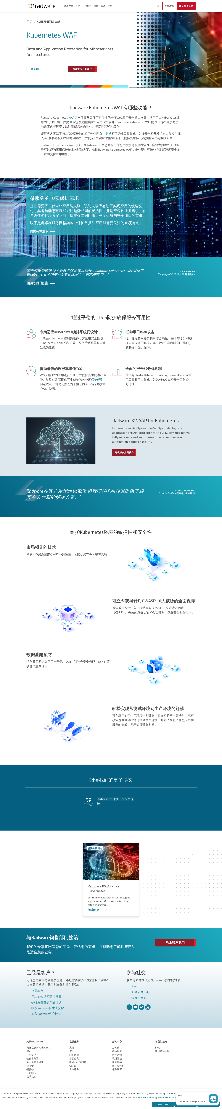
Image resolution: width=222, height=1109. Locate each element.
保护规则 (97, 380)
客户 (28, 1051)
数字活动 (117, 1054)
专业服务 (74, 1069)
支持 (110, 6)
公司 (96, 6)
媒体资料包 (118, 1065)
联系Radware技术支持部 (47, 1008)
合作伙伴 (87, 6)
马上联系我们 (175, 942)
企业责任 (31, 1065)
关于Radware (34, 1041)
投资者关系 (32, 1058)
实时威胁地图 (162, 1051)
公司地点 (37, 991)
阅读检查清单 (39, 231)
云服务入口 (75, 1058)
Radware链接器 (78, 1062)
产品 (78, 6)
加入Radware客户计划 (46, 1014)
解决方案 (68, 6)
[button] (158, 6)
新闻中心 (117, 1041)
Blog (134, 986)
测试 (108, 134)
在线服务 (74, 1041)
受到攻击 (169, 6)
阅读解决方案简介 (82, 68)
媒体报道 (117, 1051)
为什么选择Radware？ (38, 1047)
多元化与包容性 (34, 1062)
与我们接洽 (161, 1041)
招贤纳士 (31, 1069)
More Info (163, 1104)
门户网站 (74, 1054)
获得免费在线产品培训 (46, 1002)
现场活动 (117, 1058)
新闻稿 (115, 1047)
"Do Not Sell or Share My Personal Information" (156, 1097)
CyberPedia (138, 998)
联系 (186, 6)
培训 (71, 1051)
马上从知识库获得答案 (46, 996)
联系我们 (36, 68)
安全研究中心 (140, 992)
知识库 (73, 1065)
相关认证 (117, 1069)
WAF (71, 118)
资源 (103, 6)
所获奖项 (117, 1062)
